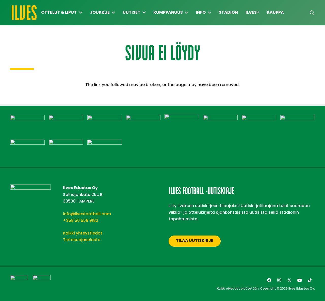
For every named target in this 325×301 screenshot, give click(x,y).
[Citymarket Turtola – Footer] (104, 118)
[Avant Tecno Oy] (66, 118)
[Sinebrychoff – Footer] (66, 143)
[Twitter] (289, 280)
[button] (312, 13)
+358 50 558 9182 (80, 220)
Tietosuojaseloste (81, 240)
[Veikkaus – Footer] (104, 143)
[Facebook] (269, 280)
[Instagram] (279, 280)
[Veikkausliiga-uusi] (19, 284)
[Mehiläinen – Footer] (220, 118)
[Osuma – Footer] (259, 118)
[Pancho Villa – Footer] (297, 118)
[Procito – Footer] (27, 143)
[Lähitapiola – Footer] (182, 117)
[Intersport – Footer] (143, 118)
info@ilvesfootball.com (87, 214)
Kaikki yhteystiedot (82, 233)
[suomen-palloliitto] (42, 284)
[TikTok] (310, 280)
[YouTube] (300, 280)
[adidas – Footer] (27, 118)
